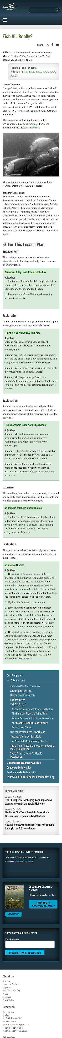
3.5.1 (31, 71)
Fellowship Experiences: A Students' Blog (30, 777)
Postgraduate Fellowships (22, 772)
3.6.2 (13, 75)
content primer (31, 127)
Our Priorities (8, 1012)
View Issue (13, 914)
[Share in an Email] (57, 44)
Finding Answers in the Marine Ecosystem (25, 424)
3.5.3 (45, 71)
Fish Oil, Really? (17, 704)
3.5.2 (38, 71)
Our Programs (15, 675)
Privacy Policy (8, 1000)
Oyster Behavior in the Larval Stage (27, 731)
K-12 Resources (16, 680)
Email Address (12, 939)
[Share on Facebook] (52, 44)
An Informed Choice (14, 565)
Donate (5, 993)
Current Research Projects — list (16, 1024)
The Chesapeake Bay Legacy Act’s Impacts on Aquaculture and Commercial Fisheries (28, 801)
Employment (8, 987)
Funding (6, 1015)
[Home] (9, 5)
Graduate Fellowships (19, 767)
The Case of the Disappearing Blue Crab (29, 741)
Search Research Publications (15, 1030)
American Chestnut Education (25, 686)
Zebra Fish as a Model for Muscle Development (26, 755)
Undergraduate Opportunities (24, 762)
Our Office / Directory (11, 990)
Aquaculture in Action (21, 690)
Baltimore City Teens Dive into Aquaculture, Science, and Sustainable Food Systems (27, 814)
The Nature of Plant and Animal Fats (22, 332)
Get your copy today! (25, 860)
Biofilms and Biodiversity (22, 695)
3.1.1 (24, 71)
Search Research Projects (13, 1027)
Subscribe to (43, 904)
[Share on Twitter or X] (47, 44)
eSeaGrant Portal (9, 1021)
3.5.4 (52, 71)
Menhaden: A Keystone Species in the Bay (25, 272)
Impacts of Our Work (11, 984)
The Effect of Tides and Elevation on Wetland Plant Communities (32, 747)
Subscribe (7, 996)
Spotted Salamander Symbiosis (25, 736)
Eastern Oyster (17, 699)
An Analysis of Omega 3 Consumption (23, 507)
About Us (6, 981)
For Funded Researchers (12, 1018)
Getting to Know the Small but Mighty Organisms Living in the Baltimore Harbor (29, 826)
